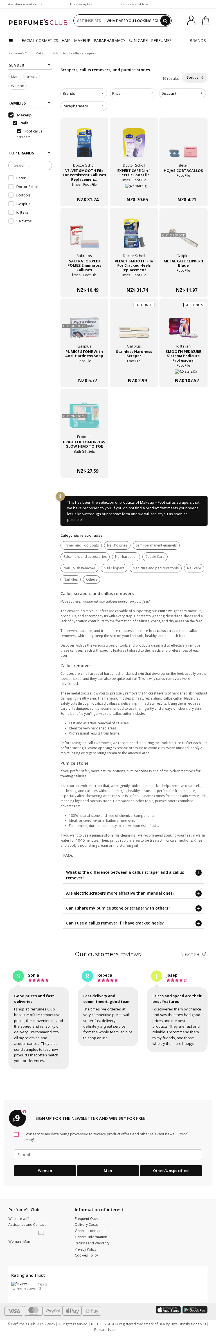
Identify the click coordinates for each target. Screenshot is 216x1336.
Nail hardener (126, 556)
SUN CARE (138, 40)
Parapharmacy (75, 106)
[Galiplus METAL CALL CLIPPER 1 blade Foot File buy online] (183, 279)
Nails (54, 53)
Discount (168, 93)
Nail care (194, 568)
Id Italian (23, 212)
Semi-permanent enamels (156, 545)
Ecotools (23, 195)
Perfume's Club (20, 53)
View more (190, 954)
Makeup (41, 53)
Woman (17, 85)
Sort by (193, 77)
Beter (21, 177)
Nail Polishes (117, 545)
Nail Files (71, 579)
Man (15, 76)
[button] (41, 1233)
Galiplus (23, 203)
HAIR (66, 40)
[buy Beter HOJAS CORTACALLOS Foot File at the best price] (183, 145)
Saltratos (24, 221)
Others (91, 579)
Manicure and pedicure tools (156, 568)
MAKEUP (82, 40)
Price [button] (116, 93)
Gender (16, 65)
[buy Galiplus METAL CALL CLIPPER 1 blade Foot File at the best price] (183, 236)
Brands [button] (69, 93)
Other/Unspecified (171, 1170)
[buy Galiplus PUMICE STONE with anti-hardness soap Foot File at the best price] (84, 326)
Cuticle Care (155, 556)
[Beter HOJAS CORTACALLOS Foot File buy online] (183, 188)
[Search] (165, 21)
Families (17, 103)
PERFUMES (161, 40)
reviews (108, 954)
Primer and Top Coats (81, 545)
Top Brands (21, 153)
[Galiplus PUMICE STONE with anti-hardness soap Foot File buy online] (84, 369)
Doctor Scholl (27, 186)
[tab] (83, 93)
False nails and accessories (85, 556)
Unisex (31, 76)
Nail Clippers (114, 568)
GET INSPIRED (89, 20)
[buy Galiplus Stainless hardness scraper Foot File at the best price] (134, 326)
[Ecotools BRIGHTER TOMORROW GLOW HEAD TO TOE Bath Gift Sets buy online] (84, 460)
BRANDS (198, 40)
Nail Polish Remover (79, 568)
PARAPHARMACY (109, 40)
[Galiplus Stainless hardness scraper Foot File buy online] (134, 369)
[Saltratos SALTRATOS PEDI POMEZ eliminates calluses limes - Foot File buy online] (84, 279)
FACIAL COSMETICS (40, 40)
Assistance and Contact (27, 4)
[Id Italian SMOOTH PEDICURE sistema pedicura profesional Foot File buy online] (183, 369)
